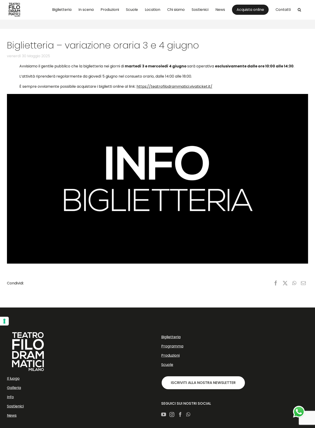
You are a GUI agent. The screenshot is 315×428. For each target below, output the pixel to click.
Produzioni (170, 355)
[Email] (303, 283)
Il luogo (13, 378)
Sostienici (15, 406)
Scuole (167, 364)
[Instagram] (171, 414)
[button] (299, 9)
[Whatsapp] (188, 414)
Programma (172, 346)
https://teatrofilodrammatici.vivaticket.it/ (174, 86)
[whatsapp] (299, 412)
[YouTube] (163, 414)
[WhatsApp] (294, 283)
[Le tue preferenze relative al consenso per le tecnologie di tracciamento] (4, 321)
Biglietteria (171, 337)
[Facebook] (275, 283)
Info (10, 397)
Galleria (14, 387)
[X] (285, 283)
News (12, 415)
